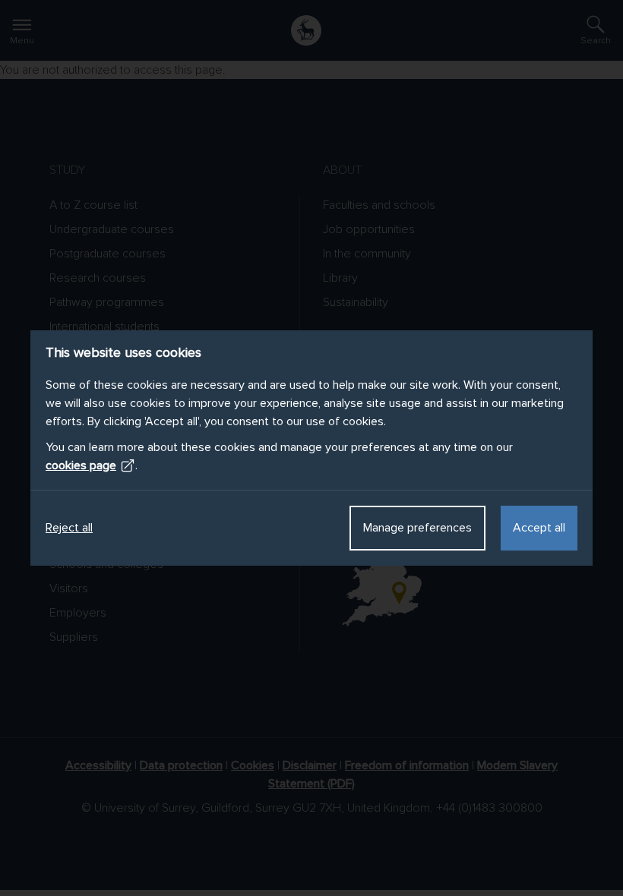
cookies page (81, 465)
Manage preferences (417, 527)
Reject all (69, 527)
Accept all (539, 527)
